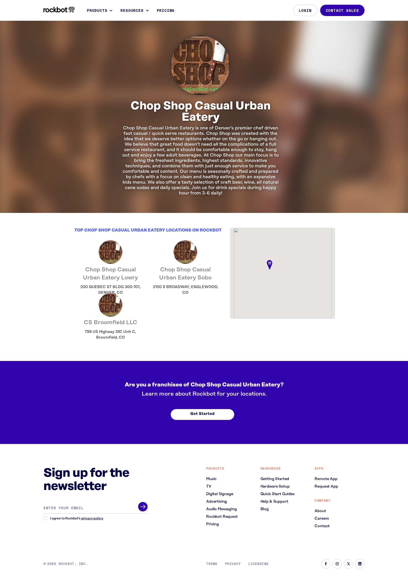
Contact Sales (342, 10)
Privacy (233, 564)
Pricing (166, 10)
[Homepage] (59, 9)
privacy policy (92, 518)
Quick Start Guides (277, 494)
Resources (131, 10)
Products (97, 10)
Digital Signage (219, 494)
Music (211, 479)
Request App (326, 486)
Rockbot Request (222, 516)
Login (305, 10)
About (320, 511)
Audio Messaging (221, 509)
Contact (322, 526)
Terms (211, 564)
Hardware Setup (275, 486)
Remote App (325, 479)
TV (208, 486)
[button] (269, 265)
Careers (321, 518)
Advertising (216, 501)
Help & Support (274, 501)
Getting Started (274, 479)
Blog (264, 509)
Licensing (258, 564)
